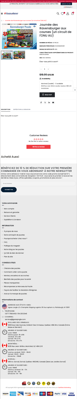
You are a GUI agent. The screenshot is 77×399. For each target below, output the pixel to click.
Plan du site (8, 256)
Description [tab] (5, 109)
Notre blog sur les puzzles (14, 249)
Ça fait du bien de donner (14, 253)
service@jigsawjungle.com (15, 319)
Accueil (2, 20)
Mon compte (9, 209)
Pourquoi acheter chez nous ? (15, 238)
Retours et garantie (11, 212)
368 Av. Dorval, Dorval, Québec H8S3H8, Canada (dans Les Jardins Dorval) (37, 362)
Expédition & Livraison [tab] (21, 109)
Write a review (38, 147)
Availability (46, 79)
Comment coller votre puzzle (15, 272)
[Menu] (2, 13)
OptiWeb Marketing (64, 387)
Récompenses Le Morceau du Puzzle (18, 286)
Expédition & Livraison (12, 219)
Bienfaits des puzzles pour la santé (17, 279)
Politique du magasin (12, 246)
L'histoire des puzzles (12, 268)
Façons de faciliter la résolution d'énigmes (20, 290)
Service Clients (10, 216)
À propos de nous (11, 231)
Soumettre (9, 190)
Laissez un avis (66, 4)
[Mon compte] (67, 13)
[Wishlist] (62, 13)
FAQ (5, 242)
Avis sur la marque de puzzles (15, 294)
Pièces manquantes (11, 283)
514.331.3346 (22, 314)
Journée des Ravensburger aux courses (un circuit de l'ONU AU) (55, 30)
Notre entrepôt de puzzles (14, 235)
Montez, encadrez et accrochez (16, 275)
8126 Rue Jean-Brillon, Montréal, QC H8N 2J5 (25, 346)
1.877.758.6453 (10, 314)
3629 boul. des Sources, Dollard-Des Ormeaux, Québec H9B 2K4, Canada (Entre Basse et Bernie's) (39, 326)
